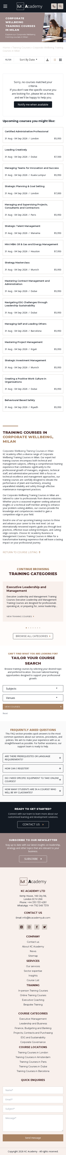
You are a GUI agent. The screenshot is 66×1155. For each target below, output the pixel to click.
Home (6, 47)
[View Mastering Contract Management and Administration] (33, 286)
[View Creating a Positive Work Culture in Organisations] (33, 384)
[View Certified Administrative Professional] (33, 135)
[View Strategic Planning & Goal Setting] (33, 190)
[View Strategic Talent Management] (33, 229)
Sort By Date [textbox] (27, 59)
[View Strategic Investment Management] (33, 364)
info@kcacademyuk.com (36, 917)
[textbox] (33, 688)
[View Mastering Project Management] (33, 345)
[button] (26, 627)
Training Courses (21, 47)
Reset (5, 713)
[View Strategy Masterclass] (33, 266)
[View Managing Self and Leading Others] (33, 327)
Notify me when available (33, 104)
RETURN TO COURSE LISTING (20, 552)
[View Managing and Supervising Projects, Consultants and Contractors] (33, 209)
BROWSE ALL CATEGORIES (32, 636)
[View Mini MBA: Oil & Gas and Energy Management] (33, 248)
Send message (33, 1137)
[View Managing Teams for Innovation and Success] (33, 171)
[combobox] (29, 59)
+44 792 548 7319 (39, 905)
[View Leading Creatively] (33, 153)
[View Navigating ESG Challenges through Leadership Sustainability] (33, 307)
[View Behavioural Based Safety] (33, 403)
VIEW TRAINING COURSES (19, 616)
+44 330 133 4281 (37, 902)
